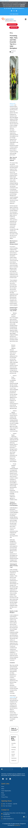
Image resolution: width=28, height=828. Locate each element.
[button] (25, 19)
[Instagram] (14, 11)
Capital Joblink (13, 697)
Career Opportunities (14, 14)
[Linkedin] (16, 11)
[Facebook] (12, 11)
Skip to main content (4, 0)
